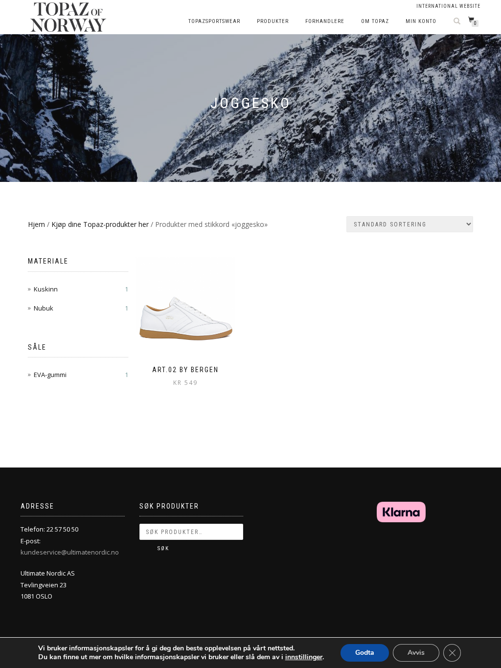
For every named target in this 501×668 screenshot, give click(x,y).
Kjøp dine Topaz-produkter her (100, 224)
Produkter (273, 21)
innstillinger (303, 657)
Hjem (36, 224)
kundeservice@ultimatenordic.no (70, 552)
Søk (163, 548)
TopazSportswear (214, 21)
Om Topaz (375, 21)
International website (448, 6)
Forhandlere (324, 21)
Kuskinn (46, 289)
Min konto (421, 21)
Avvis (416, 652)
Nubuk (43, 308)
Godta (364, 652)
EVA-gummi (50, 374)
